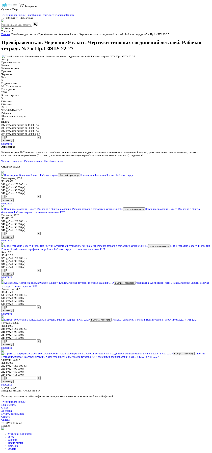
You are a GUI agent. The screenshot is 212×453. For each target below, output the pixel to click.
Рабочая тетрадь (33, 161)
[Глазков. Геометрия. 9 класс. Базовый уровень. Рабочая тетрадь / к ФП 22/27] (45, 319)
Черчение (16, 161)
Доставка (61, 15)
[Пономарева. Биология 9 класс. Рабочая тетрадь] (29, 175)
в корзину (7, 140)
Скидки (36, 15)
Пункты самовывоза (12, 413)
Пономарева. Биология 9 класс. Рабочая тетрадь (107, 175)
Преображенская (53, 161)
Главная (5, 34)
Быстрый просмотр (69, 175)
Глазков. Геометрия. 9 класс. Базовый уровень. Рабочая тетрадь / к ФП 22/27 (155, 319)
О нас (29, 15)
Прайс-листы (48, 15)
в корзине (6, 143)
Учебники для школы (13, 15)
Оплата (70, 15)
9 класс (5, 161)
